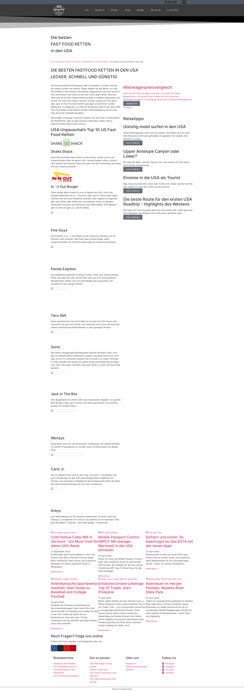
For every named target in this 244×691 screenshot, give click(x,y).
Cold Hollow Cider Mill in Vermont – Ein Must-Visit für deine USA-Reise (74, 541)
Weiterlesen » (57, 571)
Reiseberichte (99, 10)
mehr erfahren (132, 143)
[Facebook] (166, 2)
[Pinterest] (175, 2)
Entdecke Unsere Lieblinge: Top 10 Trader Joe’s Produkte (121, 587)
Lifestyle (127, 10)
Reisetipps (114, 10)
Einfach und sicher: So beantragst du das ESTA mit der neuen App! (169, 541)
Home (87, 10)
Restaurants (88, 62)
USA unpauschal (57, 62)
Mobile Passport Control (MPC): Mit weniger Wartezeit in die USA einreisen (118, 543)
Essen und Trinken (73, 62)
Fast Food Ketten (102, 62)
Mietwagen (140, 10)
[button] (184, 2)
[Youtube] (172, 2)
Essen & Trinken (172, 10)
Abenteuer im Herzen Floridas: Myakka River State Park (165, 587)
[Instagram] (169, 2)
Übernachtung (155, 10)
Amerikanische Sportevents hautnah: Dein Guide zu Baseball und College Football (74, 590)
